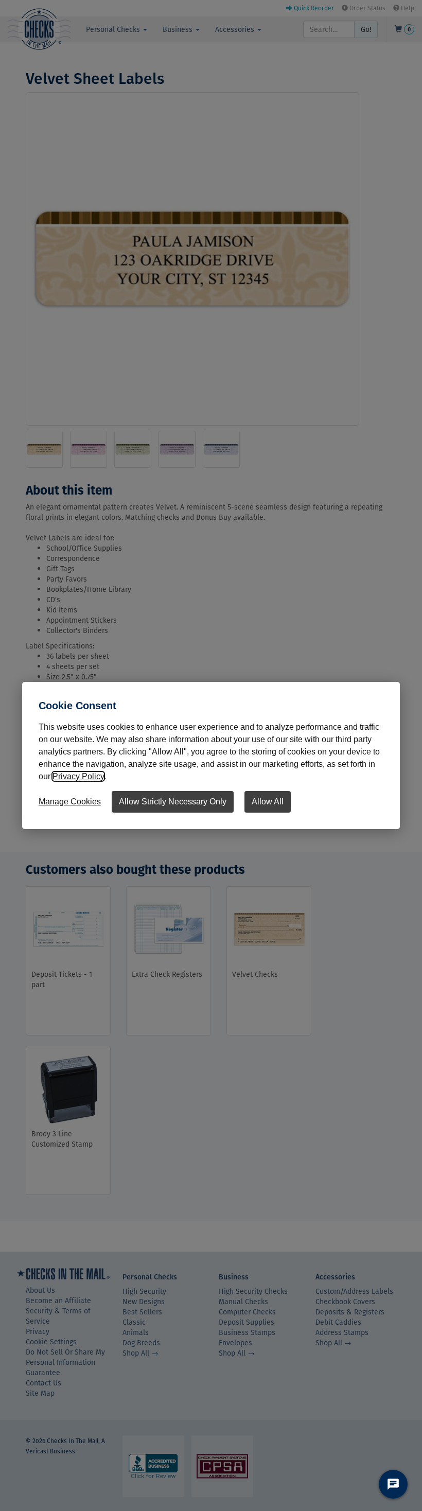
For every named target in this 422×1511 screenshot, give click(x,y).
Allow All (268, 801)
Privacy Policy (78, 776)
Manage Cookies (70, 801)
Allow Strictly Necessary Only (172, 801)
